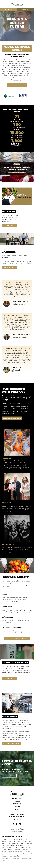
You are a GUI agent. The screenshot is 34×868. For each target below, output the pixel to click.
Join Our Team (8, 9)
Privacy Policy (17, 828)
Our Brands (17, 801)
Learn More (9, 225)
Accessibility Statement (17, 831)
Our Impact (17, 804)
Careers (17, 806)
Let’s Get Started (9, 776)
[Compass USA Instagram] (20, 824)
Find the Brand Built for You (17, 85)
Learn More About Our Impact (12, 418)
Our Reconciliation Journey (11, 743)
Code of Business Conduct (17, 829)
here (3, 860)
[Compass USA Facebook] (17, 824)
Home (17, 4)
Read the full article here (17, 172)
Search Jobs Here (9, 267)
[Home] (17, 793)
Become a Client (26, 9)
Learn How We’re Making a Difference (17, 638)
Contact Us (17, 819)
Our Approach (17, 798)
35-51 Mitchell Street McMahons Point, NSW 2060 (17, 815)
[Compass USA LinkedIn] (13, 824)
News (17, 809)
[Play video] (17, 196)
